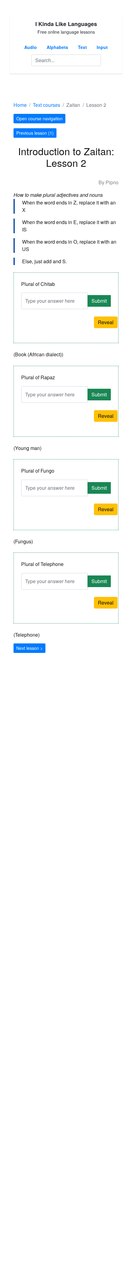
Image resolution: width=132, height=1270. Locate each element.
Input (102, 47)
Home (20, 104)
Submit (99, 300)
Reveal (106, 322)
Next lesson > (29, 648)
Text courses (46, 104)
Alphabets (57, 47)
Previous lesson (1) (35, 133)
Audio (30, 47)
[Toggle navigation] (22, 87)
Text (82, 47)
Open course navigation (39, 118)
